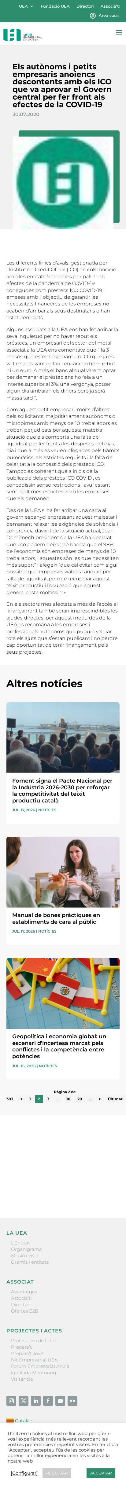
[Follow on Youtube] (60, 1401)
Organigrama (26, 1249)
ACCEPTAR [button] (101, 1473)
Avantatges (24, 1292)
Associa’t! (110, 6)
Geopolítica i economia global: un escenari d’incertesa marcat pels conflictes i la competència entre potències (59, 1046)
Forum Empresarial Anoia (40, 1366)
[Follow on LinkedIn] (36, 1401)
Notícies (47, 810)
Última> (115, 1099)
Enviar (105, 1192)
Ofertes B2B (24, 1311)
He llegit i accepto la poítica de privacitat (51, 1182)
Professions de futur (33, 1340)
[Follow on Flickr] (72, 1401)
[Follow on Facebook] (48, 1401)
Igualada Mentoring (33, 1373)
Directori (85, 6)
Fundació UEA (55, 6)
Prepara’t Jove (27, 1353)
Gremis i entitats (30, 1262)
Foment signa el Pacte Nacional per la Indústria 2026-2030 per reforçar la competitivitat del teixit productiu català (62, 790)
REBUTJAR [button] (57, 1473)
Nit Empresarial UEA (34, 1360)
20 (79, 1099)
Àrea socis (109, 15)
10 (68, 1099)
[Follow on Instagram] (11, 1401)
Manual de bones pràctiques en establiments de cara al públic (56, 918)
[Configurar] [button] (24, 1473)
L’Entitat (20, 1243)
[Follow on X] (23, 1401)
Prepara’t (21, 1347)
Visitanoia (22, 1379)
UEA (23, 6)
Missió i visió (24, 1256)
